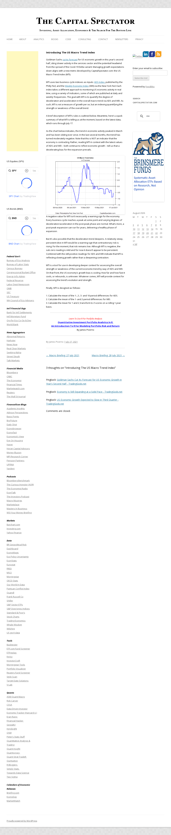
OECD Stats (12, 580)
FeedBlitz (150, 86)
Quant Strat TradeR (17, 756)
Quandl (10, 592)
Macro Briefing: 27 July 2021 (62, 355)
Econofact (12, 432)
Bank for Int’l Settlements (19, 312)
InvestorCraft (13, 660)
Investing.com (14, 528)
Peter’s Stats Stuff (16, 736)
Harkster (11, 340)
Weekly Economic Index (77, 85)
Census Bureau (14, 268)
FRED (9, 568)
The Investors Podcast (18, 496)
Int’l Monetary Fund (16, 316)
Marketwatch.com (16, 388)
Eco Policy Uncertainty (18, 556)
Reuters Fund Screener (18, 672)
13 (147, 229)
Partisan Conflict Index (18, 588)
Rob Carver (12, 700)
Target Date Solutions (18, 680)
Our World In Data (16, 584)
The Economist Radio (17, 488)
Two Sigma (12, 776)
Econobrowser (14, 428)
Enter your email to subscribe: (148, 68)
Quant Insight (13, 748)
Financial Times (14, 384)
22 (156, 233)
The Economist (14, 380)
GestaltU (11, 724)
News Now (12, 344)
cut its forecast (70, 59)
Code (68, 39)
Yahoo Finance (14, 532)
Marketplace (13, 504)
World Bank (12, 324)
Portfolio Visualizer (16, 668)
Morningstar (13, 576)
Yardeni (11, 468)
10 (134, 229)
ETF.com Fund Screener (18, 648)
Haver (10, 444)
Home (10, 39)
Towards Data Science (18, 772)
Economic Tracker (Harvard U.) (22, 712)
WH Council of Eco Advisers (20, 300)
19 (143, 233)
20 (147, 233)
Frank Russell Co (15, 596)
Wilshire (11, 628)
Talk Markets (13, 360)
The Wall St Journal (16, 396)
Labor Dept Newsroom (18, 284)
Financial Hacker (15, 720)
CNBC (9, 376)
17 (134, 233)
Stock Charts (13, 616)
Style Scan (12, 676)
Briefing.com (13, 792)
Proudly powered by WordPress (22, 820)
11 (138, 229)
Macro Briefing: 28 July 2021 (108, 355)
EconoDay (12, 796)
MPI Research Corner (17, 456)
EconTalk (11, 492)
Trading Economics (16, 620)
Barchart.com (13, 524)
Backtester (12, 644)
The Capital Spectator (85, 20)
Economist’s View (15, 436)
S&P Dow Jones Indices (18, 608)
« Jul (135, 244)
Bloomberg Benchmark (18, 480)
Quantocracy (13, 752)
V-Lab (9, 684)
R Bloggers (12, 764)
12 (143, 229)
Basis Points (13, 416)
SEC (9, 292)
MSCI (9, 572)
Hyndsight (12, 728)
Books (54, 39)
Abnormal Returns (16, 336)
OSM (9, 732)
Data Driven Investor (17, 708)
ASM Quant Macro (16, 696)
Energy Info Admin (16, 276)
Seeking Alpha (14, 352)
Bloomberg (12, 372)
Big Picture (12, 420)
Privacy (139, 39)
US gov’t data (13, 632)
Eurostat (11, 564)
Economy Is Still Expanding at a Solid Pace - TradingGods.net (89, 391)
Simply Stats (13, 768)
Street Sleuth (13, 356)
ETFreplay (12, 652)
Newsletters (121, 39)
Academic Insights (16, 408)
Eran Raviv (12, 716)
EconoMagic (13, 552)
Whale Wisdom (14, 624)
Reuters (11, 392)
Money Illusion (14, 452)
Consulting (84, 39)
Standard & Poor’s (16, 612)
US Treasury (13, 296)
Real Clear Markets (16, 348)
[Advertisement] (22, 101)
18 (138, 233)
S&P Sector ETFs (15, 604)
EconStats (12, 560)
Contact (103, 39)
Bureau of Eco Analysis (18, 260)
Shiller (10, 600)
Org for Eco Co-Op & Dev (19, 320)
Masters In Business (17, 508)
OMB (9, 288)
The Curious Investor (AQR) (20, 484)
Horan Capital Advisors (18, 448)
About (22, 39)
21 (152, 233)
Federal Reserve (15, 280)
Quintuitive (12, 760)
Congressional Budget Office (21, 272)
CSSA (9, 704)
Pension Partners (15, 460)
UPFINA (10, 464)
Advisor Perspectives (17, 412)
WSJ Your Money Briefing (19, 512)
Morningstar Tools (16, 664)
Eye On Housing (15, 440)
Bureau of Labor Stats (18, 264)
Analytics (39, 39)
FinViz (10, 656)
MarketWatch (13, 800)
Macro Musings (14, 500)
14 (152, 229)
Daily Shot (12, 424)
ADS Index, (99, 82)
